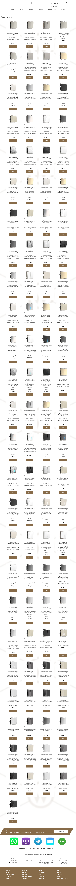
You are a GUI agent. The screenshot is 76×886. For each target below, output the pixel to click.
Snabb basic (59, 872)
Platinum (42, 872)
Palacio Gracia (27, 876)
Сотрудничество (52, 9)
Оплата (41, 9)
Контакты (63, 9)
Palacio (24, 874)
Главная (12, 9)
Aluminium (9, 876)
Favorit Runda (10, 874)
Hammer (8, 880)
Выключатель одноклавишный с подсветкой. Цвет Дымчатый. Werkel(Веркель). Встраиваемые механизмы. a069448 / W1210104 (63, 32)
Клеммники (59, 882)
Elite (7, 878)
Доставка (31, 9)
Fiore (7, 872)
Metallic (42, 876)
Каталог (22, 9)
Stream (41, 874)
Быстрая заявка (54, 6)
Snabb (58, 870)
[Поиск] (47, 3)
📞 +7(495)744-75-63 (56, 3)
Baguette (25, 870)
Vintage (41, 880)
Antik (24, 880)
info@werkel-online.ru (56, 5)
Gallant (24, 872)
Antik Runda (59, 874)
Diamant (41, 878)
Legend (58, 876)
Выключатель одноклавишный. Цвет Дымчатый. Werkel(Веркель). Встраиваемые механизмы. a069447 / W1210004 (13, 64)
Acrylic (24, 878)
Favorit (8, 870)
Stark (41, 870)
